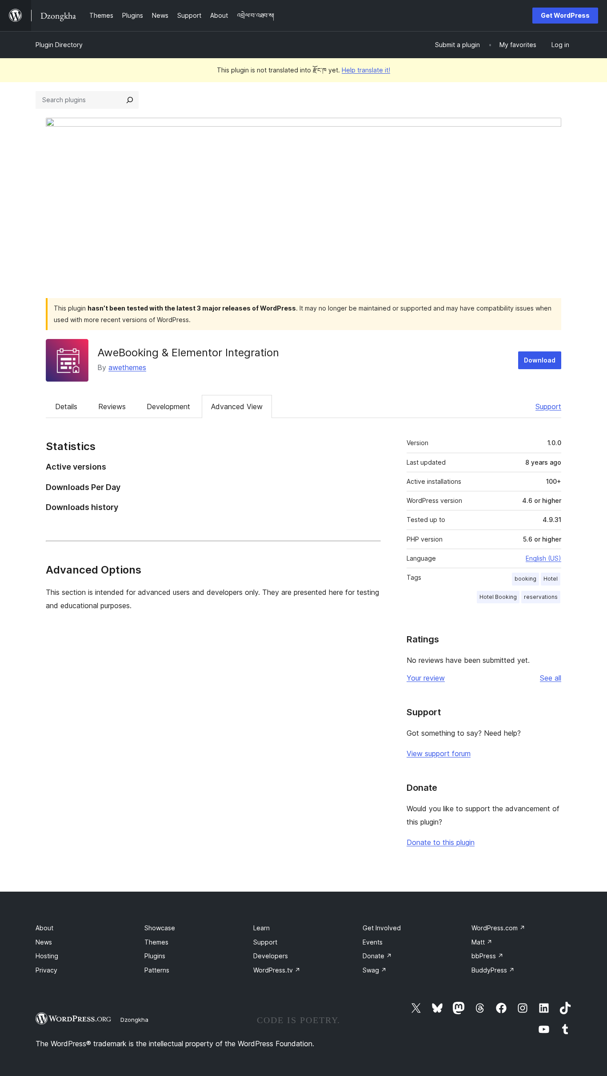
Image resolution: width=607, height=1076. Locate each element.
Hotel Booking (498, 597)
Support (548, 406)
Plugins (154, 956)
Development (168, 406)
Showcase (159, 928)
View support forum (439, 753)
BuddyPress (493, 970)
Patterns (156, 970)
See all (550, 677)
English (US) (543, 558)
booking (525, 578)
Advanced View (237, 406)
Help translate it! (366, 70)
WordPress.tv (276, 970)
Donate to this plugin (441, 842)
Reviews (112, 406)
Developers (270, 956)
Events (373, 942)
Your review (426, 677)
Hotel (550, 578)
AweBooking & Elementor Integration (188, 352)
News (44, 942)
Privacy (46, 970)
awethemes (127, 367)
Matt (481, 942)
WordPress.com (498, 928)
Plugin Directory (59, 44)
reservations (541, 597)
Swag (375, 970)
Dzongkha (134, 1019)
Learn (261, 928)
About (44, 928)
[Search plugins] (130, 100)
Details (66, 406)
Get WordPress (565, 15)
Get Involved (382, 928)
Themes (156, 942)
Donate (377, 956)
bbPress (487, 956)
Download (539, 360)
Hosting (47, 956)
